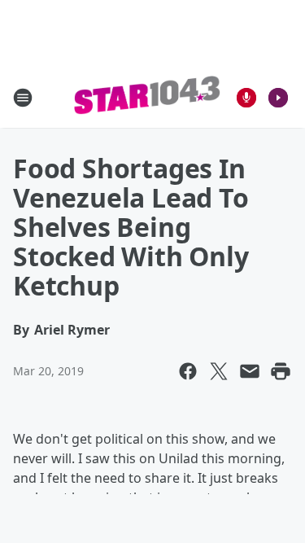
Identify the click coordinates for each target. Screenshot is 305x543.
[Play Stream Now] (278, 97)
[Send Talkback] (246, 97)
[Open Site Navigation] (23, 97)
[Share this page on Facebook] (187, 371)
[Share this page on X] (218, 371)
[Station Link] (147, 98)
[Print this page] (280, 371)
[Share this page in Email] (249, 371)
